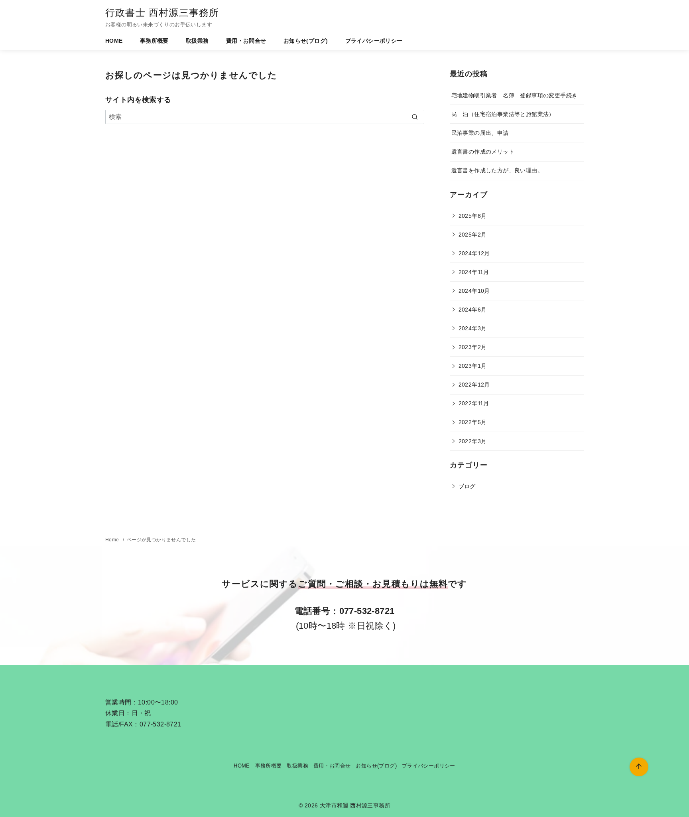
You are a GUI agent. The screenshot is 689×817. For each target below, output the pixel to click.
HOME (114, 40)
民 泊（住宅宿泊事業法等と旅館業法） (503, 114)
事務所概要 (154, 40)
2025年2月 (473, 234)
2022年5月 (473, 422)
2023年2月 (473, 347)
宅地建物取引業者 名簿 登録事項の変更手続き (514, 95)
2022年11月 (474, 403)
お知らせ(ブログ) (305, 40)
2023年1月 (473, 366)
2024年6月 (473, 309)
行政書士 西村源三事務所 (162, 12)
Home (112, 540)
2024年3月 (473, 328)
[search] (414, 117)
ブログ (467, 486)
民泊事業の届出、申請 (480, 133)
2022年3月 (473, 441)
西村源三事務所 (370, 805)
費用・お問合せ (246, 40)
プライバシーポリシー (374, 40)
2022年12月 (474, 384)
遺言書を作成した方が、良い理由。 (497, 170)
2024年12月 (474, 253)
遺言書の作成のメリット (482, 151)
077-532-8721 (367, 611)
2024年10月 (474, 291)
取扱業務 (197, 40)
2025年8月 (473, 216)
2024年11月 (474, 272)
